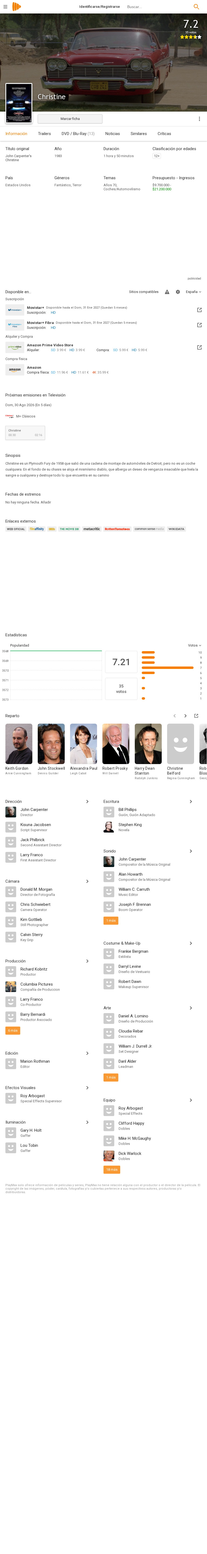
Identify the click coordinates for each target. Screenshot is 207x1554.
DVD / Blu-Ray (78, 133)
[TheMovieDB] (70, 532)
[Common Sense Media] (150, 532)
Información (16, 133)
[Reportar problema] (167, 291)
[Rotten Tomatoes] (118, 532)
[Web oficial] (16, 532)
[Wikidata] (177, 532)
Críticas (164, 133)
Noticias (112, 133)
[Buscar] (196, 7)
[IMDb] (52, 532)
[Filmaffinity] (37, 532)
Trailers (44, 133)
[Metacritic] (92, 532)
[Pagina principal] (16, 10)
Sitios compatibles (143, 292)
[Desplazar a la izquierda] (174, 715)
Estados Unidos (17, 185)
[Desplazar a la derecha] (185, 715)
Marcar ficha (70, 119)
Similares (139, 133)
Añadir (46, 502)
